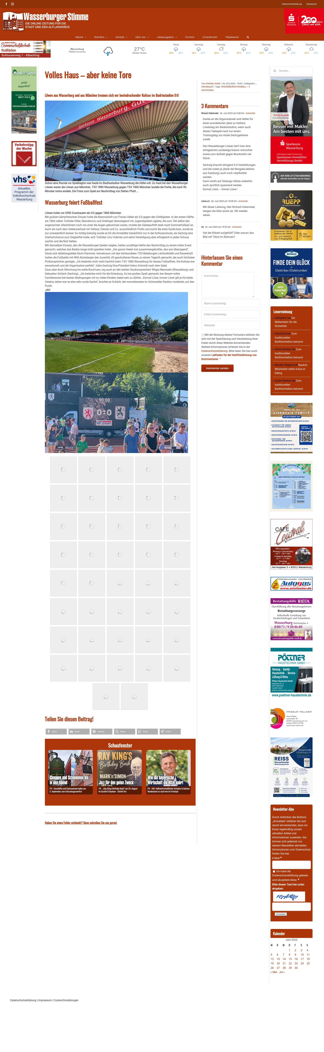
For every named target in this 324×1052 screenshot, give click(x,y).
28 (284, 967)
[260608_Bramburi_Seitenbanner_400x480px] (292, 462)
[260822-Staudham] (119, 751)
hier (287, 853)
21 (284, 963)
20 (278, 963)
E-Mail (277, 858)
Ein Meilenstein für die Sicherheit (286, 322)
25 (308, 963)
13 (278, 959)
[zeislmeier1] (292, 578)
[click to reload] (289, 896)
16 (296, 959)
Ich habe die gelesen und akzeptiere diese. (290, 876)
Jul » (282, 972)
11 (308, 954)
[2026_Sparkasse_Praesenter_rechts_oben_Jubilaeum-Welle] (304, 10)
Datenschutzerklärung (285, 875)
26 (272, 967)
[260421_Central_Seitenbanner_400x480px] (292, 521)
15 (290, 959)
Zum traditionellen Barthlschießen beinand (289, 337)
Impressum (45, 1000)
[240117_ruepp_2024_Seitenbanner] (292, 192)
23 (296, 963)
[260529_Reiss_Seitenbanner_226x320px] (292, 739)
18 (308, 959)
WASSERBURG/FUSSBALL (233, 86)
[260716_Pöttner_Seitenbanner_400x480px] (292, 649)
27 (278, 967)
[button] (248, 37)
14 (284, 959)
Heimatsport (207, 86)
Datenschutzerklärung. (214, 351)
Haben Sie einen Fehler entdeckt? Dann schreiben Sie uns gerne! (81, 822)
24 (302, 963)
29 (290, 967)
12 (272, 959)
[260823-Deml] (70, 751)
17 (302, 959)
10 (302, 954)
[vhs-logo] (24, 175)
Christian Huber (213, 83)
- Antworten (249, 113)
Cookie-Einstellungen (66, 1000)
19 (272, 963)
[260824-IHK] (168, 751)
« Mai (274, 972)
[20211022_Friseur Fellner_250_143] (292, 707)
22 (290, 963)
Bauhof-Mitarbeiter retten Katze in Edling (291, 369)
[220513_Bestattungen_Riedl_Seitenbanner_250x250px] (292, 600)
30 (296, 967)
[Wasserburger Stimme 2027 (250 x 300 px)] (292, 404)
